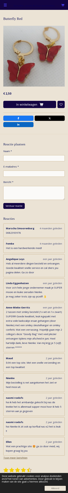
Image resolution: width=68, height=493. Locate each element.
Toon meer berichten (15, 457)
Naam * (7, 151)
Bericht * (8, 182)
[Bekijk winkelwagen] (62, 5)
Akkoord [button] (55, 488)
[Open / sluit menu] (5, 5)
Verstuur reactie (14, 205)
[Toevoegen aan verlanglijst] (61, 104)
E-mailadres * (11, 166)
